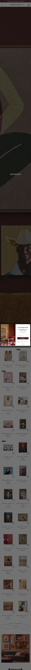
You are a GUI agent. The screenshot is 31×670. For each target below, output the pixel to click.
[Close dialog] (29, 325)
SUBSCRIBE (23, 338)
